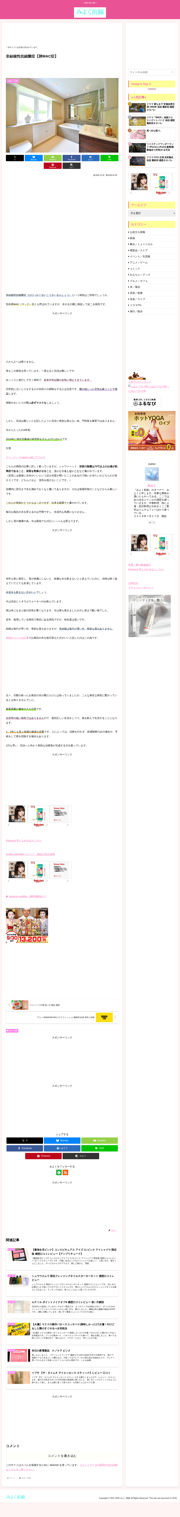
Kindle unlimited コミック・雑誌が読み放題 (30, 854)
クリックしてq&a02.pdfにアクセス (25, 457)
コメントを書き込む (62, 1456)
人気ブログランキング (139, 382)
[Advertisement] (62, 34)
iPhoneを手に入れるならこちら (24, 840)
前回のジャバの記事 (17, 637)
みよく (152, 485)
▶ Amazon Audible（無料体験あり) (26, 896)
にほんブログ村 (137, 391)
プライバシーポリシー (141, 587)
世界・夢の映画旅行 (139, 565)
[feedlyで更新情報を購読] (59, 1172)
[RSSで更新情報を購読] (65, 1172)
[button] (72, 166)
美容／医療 (13, 1031)
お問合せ (133, 583)
